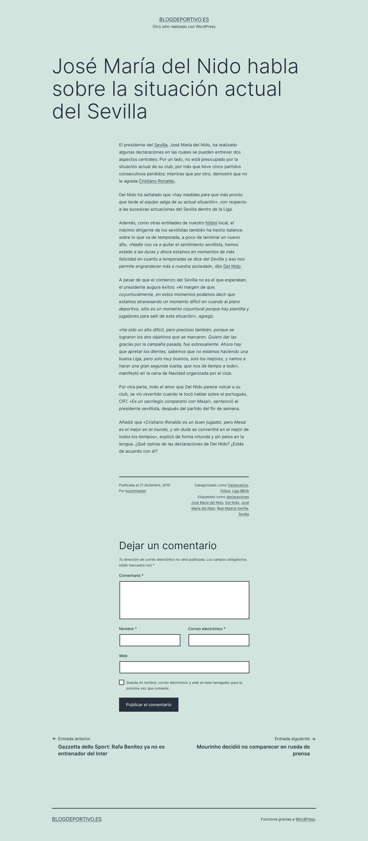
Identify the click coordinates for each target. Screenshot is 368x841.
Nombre (128, 628)
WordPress (305, 819)
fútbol (211, 222)
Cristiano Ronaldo (156, 181)
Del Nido (232, 266)
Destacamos (238, 485)
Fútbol (225, 491)
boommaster (136, 491)
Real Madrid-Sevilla (232, 508)
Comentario (131, 575)
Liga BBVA (240, 491)
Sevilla (160, 144)
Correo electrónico (207, 628)
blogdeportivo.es (184, 19)
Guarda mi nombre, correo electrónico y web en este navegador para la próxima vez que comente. (184, 685)
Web (123, 656)
